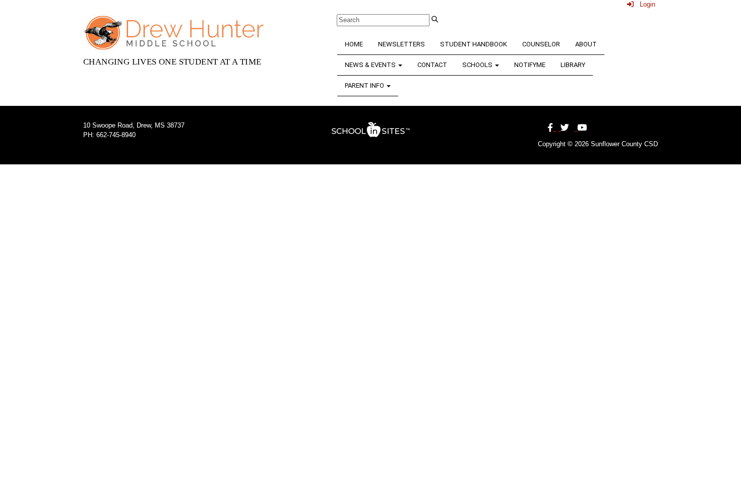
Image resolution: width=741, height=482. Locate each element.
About (586, 44)
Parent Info (365, 85)
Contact (432, 65)
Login (644, 4)
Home (354, 44)
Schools (478, 65)
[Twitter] (563, 128)
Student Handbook (473, 44)
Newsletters (401, 44)
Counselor (541, 44)
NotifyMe (529, 65)
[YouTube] (581, 128)
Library (573, 65)
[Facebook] (551, 128)
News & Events (371, 65)
